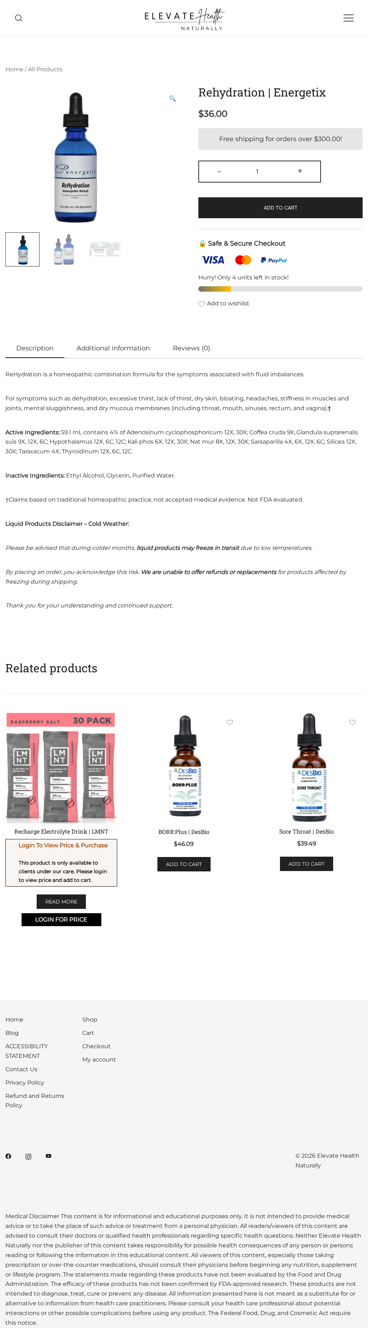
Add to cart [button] (184, 864)
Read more (61, 901)
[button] (172, 99)
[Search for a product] (18, 18)
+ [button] (300, 171)
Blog (12, 1032)
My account (99, 1059)
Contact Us (21, 1069)
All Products (45, 69)
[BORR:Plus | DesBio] (184, 768)
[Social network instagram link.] (28, 1155)
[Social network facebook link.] (8, 1155)
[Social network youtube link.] (48, 1155)
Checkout (96, 1046)
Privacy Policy (24, 1082)
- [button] (219, 171)
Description (35, 348)
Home (14, 69)
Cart (88, 1032)
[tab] (34, 348)
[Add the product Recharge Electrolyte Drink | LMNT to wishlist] (107, 723)
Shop (89, 1019)
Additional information (113, 348)
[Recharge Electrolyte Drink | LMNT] (61, 768)
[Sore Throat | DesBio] (307, 768)
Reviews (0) (191, 348)
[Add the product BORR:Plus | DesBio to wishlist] (230, 723)
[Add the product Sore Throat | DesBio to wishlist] (352, 723)
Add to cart (281, 208)
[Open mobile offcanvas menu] (349, 18)
